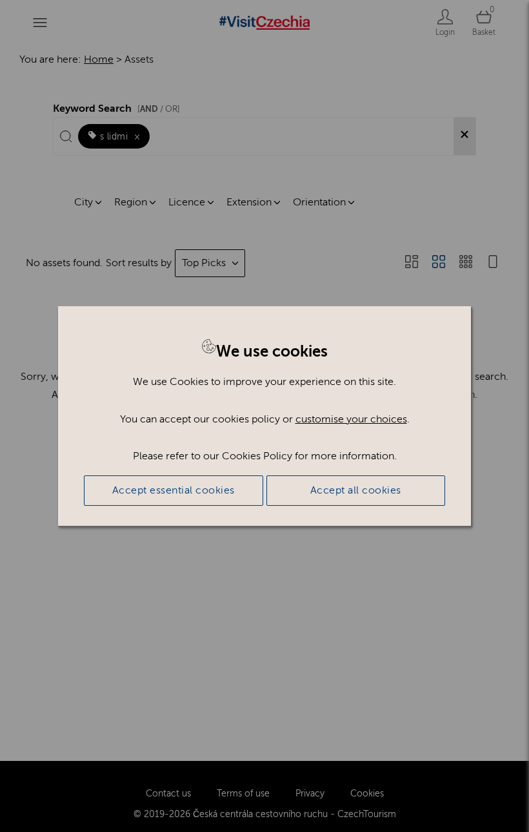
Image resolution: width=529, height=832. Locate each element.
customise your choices (351, 419)
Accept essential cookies (173, 490)
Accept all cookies (355, 490)
